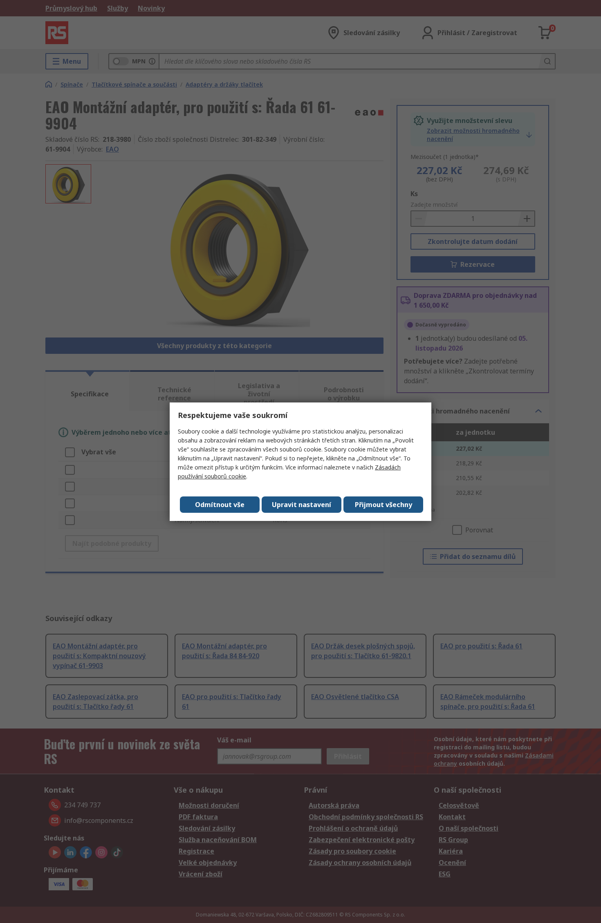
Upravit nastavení (301, 504)
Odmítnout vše (219, 504)
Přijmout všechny (383, 504)
